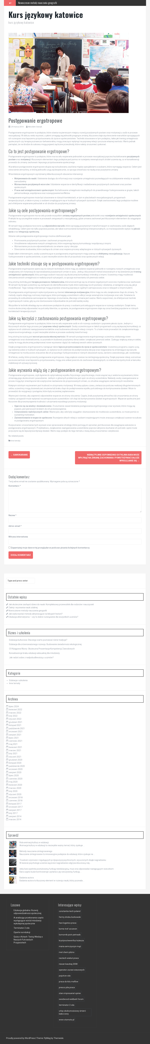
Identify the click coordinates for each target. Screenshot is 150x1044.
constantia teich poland (69, 911)
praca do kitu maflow (68, 981)
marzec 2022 (15, 713)
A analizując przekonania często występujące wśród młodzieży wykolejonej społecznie (29, 920)
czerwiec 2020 (15, 779)
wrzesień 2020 (16, 769)
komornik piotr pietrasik (70, 934)
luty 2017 (13, 813)
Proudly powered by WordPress (20, 1038)
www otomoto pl (66, 1019)
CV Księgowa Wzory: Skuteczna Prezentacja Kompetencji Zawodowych (42, 649)
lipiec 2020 (14, 775)
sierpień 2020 (15, 772)
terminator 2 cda (66, 1005)
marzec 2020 (15, 788)
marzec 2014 (15, 819)
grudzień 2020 (15, 760)
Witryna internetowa (18, 537)
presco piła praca (67, 987)
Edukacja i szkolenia (18, 680)
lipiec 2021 (14, 738)
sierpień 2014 (15, 816)
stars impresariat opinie (70, 993)
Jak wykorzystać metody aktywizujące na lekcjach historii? (46, 3)
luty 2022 (13, 716)
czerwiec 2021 (15, 741)
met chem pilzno (66, 952)
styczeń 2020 (15, 794)
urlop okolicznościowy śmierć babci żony (72, 1012)
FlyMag (47, 1038)
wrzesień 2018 (16, 797)
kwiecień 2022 (15, 709)
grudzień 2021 (15, 722)
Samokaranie (19, 455)
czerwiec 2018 (15, 800)
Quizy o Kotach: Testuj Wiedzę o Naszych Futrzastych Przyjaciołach (28, 940)
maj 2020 (13, 782)
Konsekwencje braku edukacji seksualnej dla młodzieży (34, 653)
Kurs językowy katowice (45, 14)
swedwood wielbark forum (71, 999)
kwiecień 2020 (15, 785)
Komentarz (14, 486)
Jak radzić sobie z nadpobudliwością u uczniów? (31, 657)
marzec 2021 (15, 750)
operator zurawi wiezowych (72, 970)
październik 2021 (17, 728)
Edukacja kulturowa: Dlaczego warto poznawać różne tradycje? (38, 640)
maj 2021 (13, 744)
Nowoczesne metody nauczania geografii (27, 610)
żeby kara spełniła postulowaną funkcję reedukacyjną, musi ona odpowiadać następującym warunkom (66, 869)
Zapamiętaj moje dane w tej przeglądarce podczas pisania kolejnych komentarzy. (50, 548)
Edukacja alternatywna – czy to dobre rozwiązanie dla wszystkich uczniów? (43, 617)
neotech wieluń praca (69, 958)
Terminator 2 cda (21, 928)
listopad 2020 (15, 763)
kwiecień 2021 (15, 747)
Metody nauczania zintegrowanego (35, 851)
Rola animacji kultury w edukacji (34, 842)
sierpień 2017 (15, 810)
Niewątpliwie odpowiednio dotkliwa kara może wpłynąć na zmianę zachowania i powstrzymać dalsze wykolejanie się (108, 458)
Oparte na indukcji (22, 932)
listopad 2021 (15, 725)
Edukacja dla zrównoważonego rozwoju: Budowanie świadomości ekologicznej (45, 644)
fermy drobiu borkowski (70, 917)
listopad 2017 (15, 804)
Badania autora (26, 877)
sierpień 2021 (15, 735)
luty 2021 (13, 753)
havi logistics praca (67, 923)
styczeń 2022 (15, 719)
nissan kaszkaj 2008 (68, 964)
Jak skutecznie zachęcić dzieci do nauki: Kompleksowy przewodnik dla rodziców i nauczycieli (51, 604)
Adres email (15, 526)
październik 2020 (17, 766)
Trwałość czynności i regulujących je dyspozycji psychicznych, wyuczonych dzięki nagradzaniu (62, 860)
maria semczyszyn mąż (70, 946)
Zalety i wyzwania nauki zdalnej (23, 607)
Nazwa (12, 515)
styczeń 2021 (15, 757)
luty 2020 (13, 791)
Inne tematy (15, 441)
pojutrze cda (64, 976)
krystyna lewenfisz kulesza (71, 940)
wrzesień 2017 (16, 807)
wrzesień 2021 (16, 731)
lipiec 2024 (14, 706)
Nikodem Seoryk (35, 127)
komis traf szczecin (68, 929)
